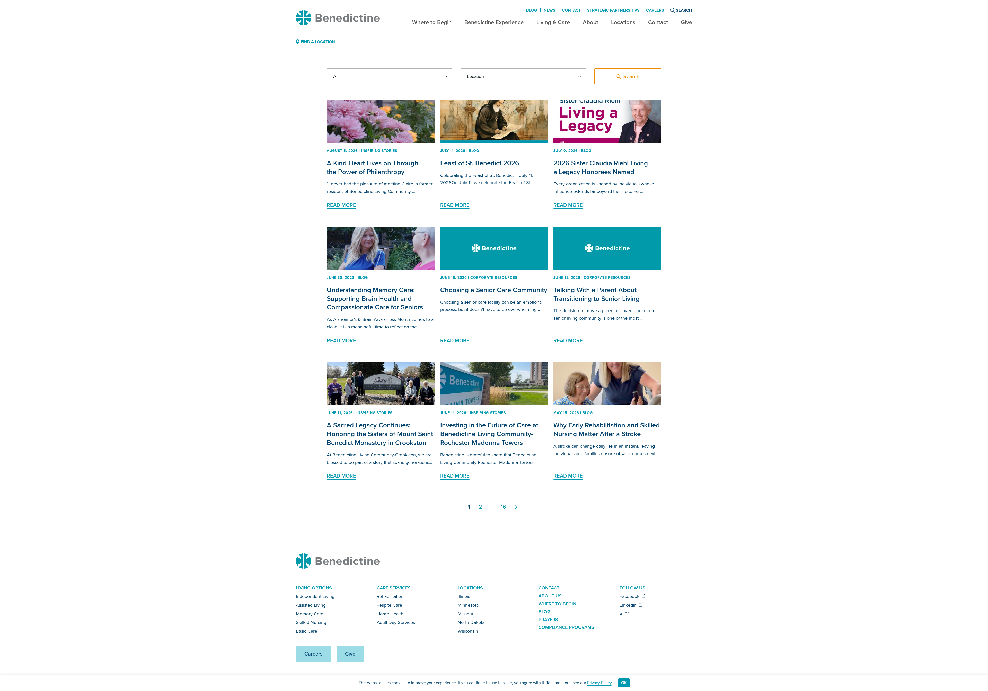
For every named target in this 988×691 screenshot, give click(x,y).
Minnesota (468, 605)
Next (519, 507)
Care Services (394, 588)
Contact (658, 22)
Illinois (464, 596)
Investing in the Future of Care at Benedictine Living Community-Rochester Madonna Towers (489, 433)
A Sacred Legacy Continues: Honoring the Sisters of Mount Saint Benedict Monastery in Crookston (380, 433)
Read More (341, 205)
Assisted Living (311, 605)
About (590, 22)
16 (503, 506)
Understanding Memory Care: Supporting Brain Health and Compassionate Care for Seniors (375, 298)
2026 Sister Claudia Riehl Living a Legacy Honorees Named (600, 167)
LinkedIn (629, 605)
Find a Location (318, 42)
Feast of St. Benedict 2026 (479, 163)
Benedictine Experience (494, 22)
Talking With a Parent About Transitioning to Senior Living (596, 294)
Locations (623, 22)
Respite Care (389, 605)
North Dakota (471, 622)
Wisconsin (468, 631)
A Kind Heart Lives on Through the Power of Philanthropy (372, 167)
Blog (531, 10)
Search (684, 10)
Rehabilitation (390, 596)
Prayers (548, 619)
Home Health (390, 614)
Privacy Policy (599, 683)
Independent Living (315, 596)
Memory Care (309, 614)
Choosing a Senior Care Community (493, 290)
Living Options (314, 588)
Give (686, 22)
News (549, 10)
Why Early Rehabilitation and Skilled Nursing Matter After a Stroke (606, 429)
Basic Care (306, 631)
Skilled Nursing (311, 622)
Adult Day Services (396, 622)
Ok (624, 683)
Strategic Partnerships (613, 10)
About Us (550, 596)
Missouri (466, 614)
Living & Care (553, 22)
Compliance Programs (566, 627)
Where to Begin (432, 22)
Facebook (630, 596)
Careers (655, 10)
